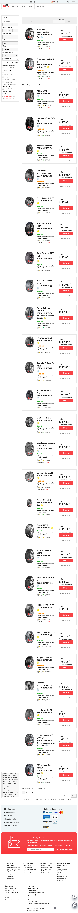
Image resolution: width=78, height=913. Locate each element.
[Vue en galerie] (69, 21)
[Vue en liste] (66, 21)
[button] (74, 896)
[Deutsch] (54, 1)
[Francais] (52, 1)
